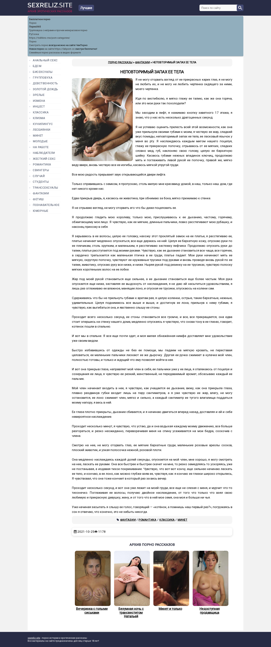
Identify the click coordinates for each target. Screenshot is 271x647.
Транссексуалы (45, 187)
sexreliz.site (34, 638)
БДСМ (37, 66)
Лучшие (86, 8)
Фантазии (128, 520)
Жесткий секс (44, 158)
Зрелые (38, 95)
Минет (182, 520)
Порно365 (35, 26)
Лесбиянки (41, 129)
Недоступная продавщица (210, 610)
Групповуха (42, 77)
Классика (167, 520)
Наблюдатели (44, 153)
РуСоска (34, 34)
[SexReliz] (50, 11)
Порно (33, 23)
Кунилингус (43, 124)
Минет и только (170, 609)
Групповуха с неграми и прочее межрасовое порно (58, 30)
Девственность (45, 83)
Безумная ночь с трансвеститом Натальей (131, 612)
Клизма (39, 118)
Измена (39, 100)
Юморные (40, 211)
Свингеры (41, 170)
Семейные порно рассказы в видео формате (55, 52)
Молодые (40, 141)
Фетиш (38, 199)
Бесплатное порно (39, 19)
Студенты (41, 181)
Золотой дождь (45, 89)
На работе (41, 147)
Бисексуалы (42, 72)
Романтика (147, 520)
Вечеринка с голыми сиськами (92, 610)
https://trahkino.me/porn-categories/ (49, 37)
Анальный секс (45, 60)
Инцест (39, 106)
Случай (39, 176)
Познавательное (46, 205)
